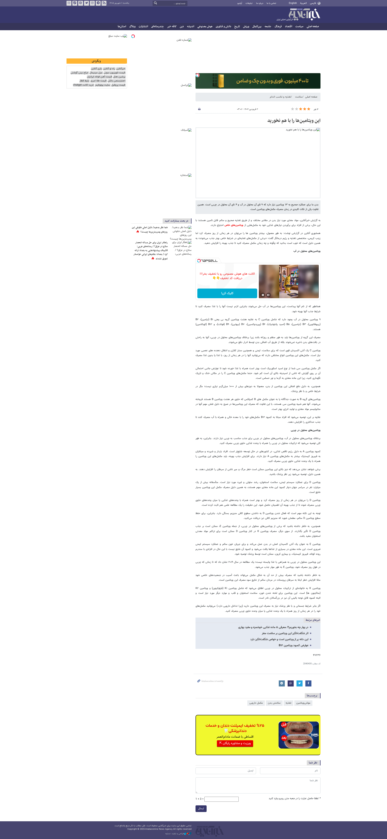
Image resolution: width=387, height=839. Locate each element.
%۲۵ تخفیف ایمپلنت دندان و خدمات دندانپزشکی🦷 (235, 728)
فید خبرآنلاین (104, 3)
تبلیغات (249, 3)
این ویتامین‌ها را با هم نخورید (293, 121)
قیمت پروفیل (118, 85)
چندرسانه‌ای (157, 26)
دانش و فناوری (223, 26)
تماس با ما (271, 3)
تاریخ (237, 26)
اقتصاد (288, 26)
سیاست (299, 26)
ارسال (201, 809)
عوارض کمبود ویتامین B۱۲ (293, 645)
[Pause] (262, 295)
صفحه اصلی (313, 26)
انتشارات (143, 26)
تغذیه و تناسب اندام (280, 97)
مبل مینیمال (95, 73)
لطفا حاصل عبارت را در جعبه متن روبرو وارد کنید (294, 799)
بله (74, 3)
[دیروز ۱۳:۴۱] (180, 233)
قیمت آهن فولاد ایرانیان (99, 77)
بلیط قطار (84, 81)
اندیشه (190, 26)
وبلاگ (132, 26)
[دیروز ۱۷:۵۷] (180, 248)
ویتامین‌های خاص (234, 225)
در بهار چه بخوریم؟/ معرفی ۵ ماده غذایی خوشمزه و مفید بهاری (273, 627)
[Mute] (268, 295)
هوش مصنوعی (204, 26)
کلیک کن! (227, 293)
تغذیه (288, 703)
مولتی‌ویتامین (303, 703)
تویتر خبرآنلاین (86, 3)
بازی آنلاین (96, 69)
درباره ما (259, 3)
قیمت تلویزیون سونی (114, 73)
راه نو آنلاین (109, 69)
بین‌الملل (256, 26)
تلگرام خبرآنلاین (98, 3)
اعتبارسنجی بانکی (116, 81)
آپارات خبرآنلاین (80, 3)
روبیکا (69, 3)
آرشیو (239, 3)
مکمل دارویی (256, 703)
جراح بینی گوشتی (79, 73)
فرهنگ (278, 26)
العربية (303, 3)
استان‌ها (122, 26)
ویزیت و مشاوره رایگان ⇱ (235, 743)
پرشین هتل (119, 77)
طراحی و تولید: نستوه (174, 833)
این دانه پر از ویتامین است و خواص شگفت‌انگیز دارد (279, 639)
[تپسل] (198, 75)
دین (182, 26)
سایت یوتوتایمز (102, 85)
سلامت (299, 97)
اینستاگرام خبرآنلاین (92, 3)
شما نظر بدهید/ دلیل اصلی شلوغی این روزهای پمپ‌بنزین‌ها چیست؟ (150, 229)
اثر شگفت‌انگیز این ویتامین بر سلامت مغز (285, 633)
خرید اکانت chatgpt (83, 85)
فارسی (313, 3)
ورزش (246, 26)
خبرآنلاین (298, 15)
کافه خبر (172, 26)
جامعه (268, 26)
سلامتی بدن (274, 703)
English (293, 3)
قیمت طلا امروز (98, 81)
